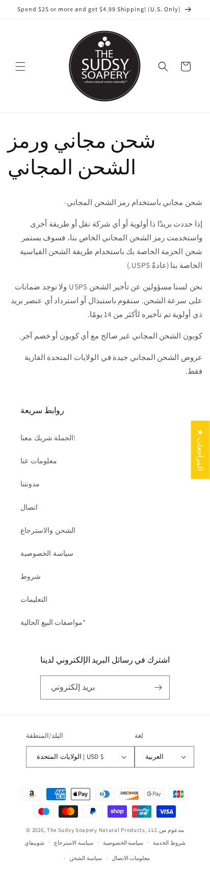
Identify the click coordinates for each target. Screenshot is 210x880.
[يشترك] (158, 687)
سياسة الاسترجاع (73, 842)
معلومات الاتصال (131, 858)
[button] (20, 66)
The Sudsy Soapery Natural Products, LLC (102, 829)
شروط (30, 576)
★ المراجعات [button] (200, 449)
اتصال (29, 507)
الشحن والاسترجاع (47, 530)
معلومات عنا (38, 460)
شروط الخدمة (169, 842)
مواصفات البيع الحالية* (53, 622)
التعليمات (33, 599)
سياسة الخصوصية (46, 553)
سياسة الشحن (85, 858)
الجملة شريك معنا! (47, 437)
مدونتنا (30, 483)
